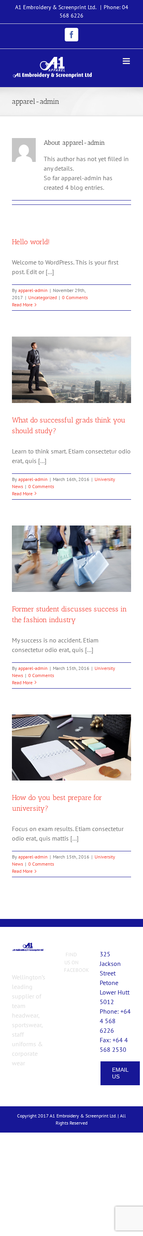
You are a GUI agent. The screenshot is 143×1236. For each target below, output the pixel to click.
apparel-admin (33, 290)
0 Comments (75, 297)
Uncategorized (42, 297)
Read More (22, 305)
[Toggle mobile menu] (127, 61)
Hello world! (31, 241)
